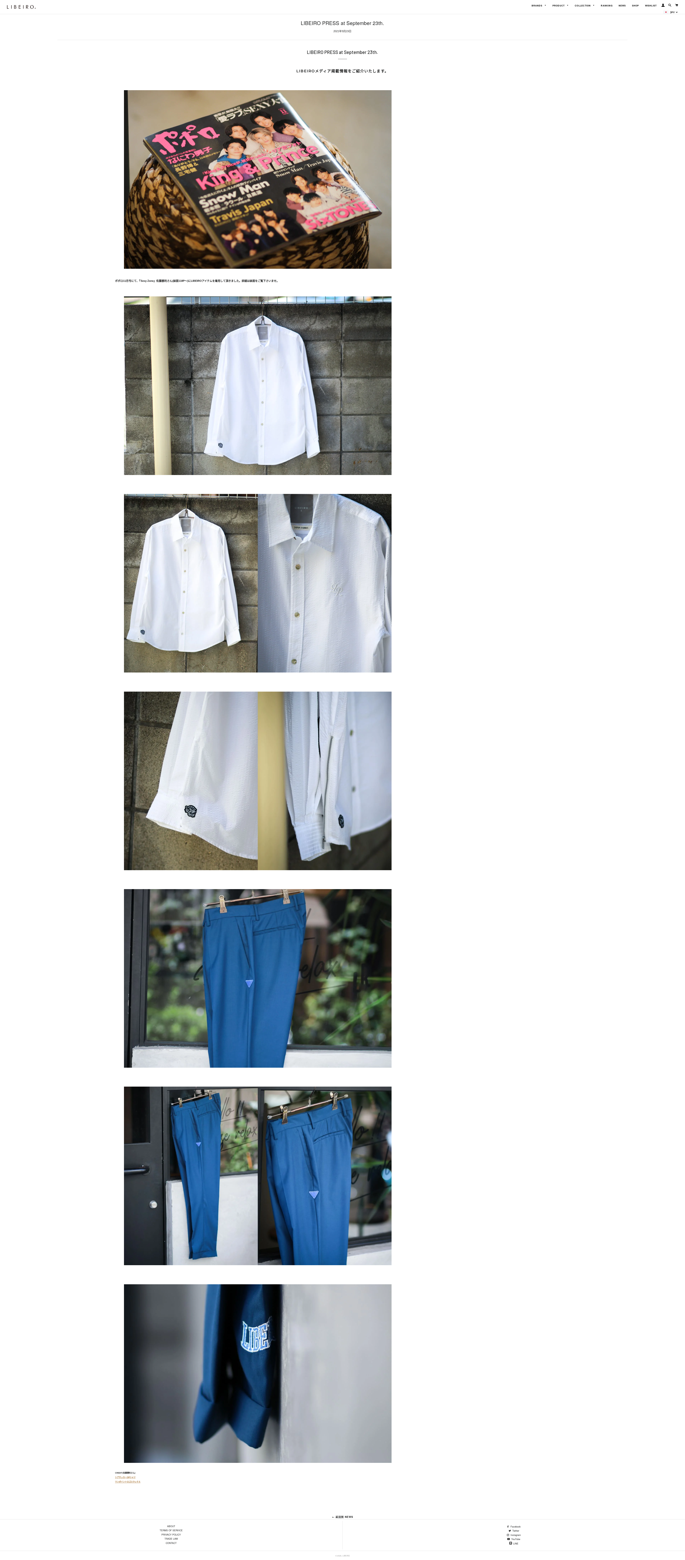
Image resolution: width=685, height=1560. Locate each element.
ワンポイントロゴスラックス (127, 1482)
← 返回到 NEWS (342, 1517)
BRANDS (537, 5)
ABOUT (171, 1526)
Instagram (515, 1535)
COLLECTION (583, 5)
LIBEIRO (346, 1555)
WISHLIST (651, 5)
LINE (515, 1543)
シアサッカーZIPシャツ (125, 1477)
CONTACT (171, 1543)
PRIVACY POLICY (171, 1534)
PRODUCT (558, 5)
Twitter (515, 1530)
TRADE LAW (171, 1538)
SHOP (635, 5)
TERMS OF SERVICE (171, 1530)
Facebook (515, 1526)
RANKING (607, 5)
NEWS (622, 5)
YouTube (515, 1539)
